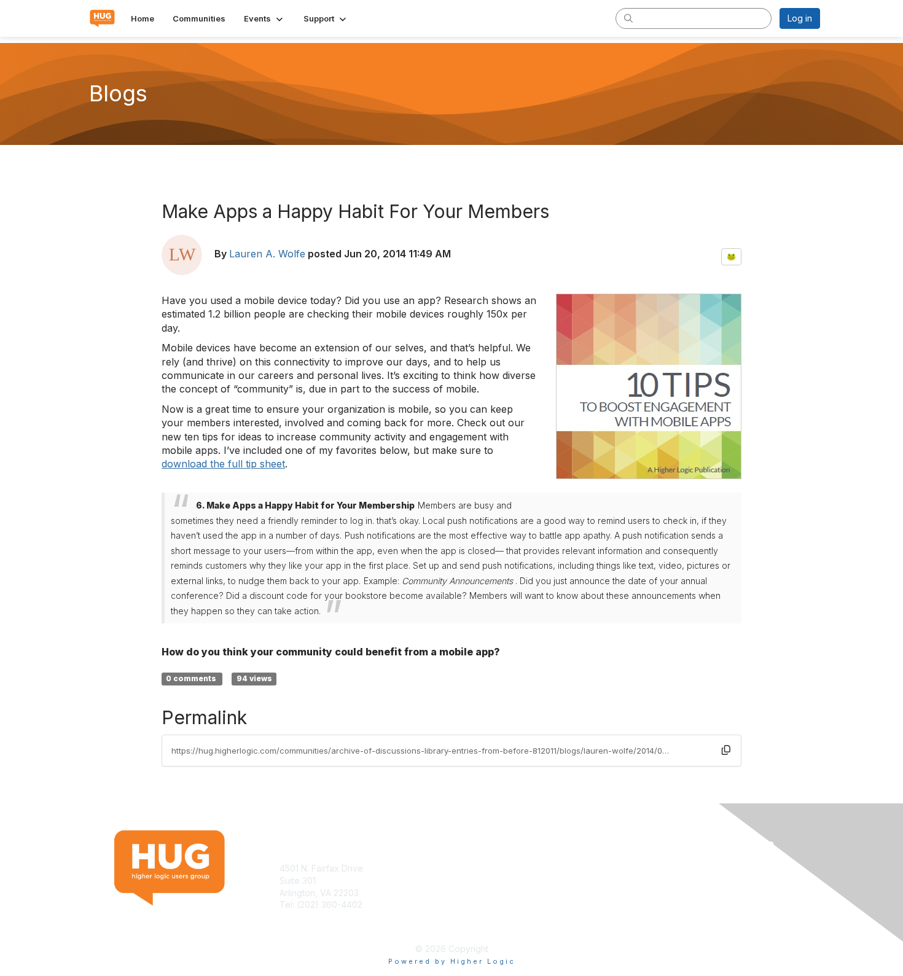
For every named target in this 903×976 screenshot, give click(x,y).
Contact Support (313, 917)
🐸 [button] (731, 256)
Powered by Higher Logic (451, 961)
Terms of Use (661, 868)
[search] (628, 18)
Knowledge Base (491, 868)
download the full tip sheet (223, 464)
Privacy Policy (662, 880)
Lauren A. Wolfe (267, 254)
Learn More (479, 880)
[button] (264, 18)
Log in (800, 18)
